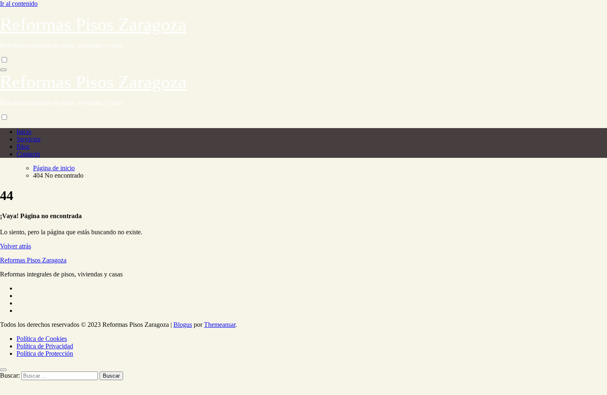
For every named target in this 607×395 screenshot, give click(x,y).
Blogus (182, 324)
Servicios (28, 139)
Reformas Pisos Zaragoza (93, 24)
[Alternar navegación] (3, 70)
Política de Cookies (42, 338)
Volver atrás (15, 246)
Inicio (24, 131)
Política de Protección (45, 353)
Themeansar (219, 324)
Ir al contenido (19, 3)
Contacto (28, 153)
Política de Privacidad (45, 346)
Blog (23, 146)
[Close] (3, 370)
